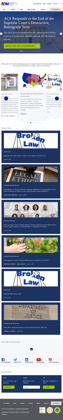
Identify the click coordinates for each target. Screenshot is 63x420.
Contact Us (5, 412)
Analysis (22, 403)
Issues (14, 403)
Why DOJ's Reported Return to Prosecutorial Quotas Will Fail (25, 327)
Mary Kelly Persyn (10, 264)
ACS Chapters (37, 4)
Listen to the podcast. (19, 42)
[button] (1, 34)
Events (49, 4)
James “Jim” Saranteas (11, 195)
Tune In (46, 112)
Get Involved (56, 403)
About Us (46, 403)
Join (44, 4)
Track (23, 114)
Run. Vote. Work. (7, 116)
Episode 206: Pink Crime (12, 294)
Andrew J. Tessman (9, 331)
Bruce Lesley (21, 264)
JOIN (48, 387)
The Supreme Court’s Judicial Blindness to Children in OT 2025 (26, 260)
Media (38, 403)
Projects (31, 403)
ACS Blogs (6, 403)
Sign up (8, 387)
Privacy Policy (14, 412)
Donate (55, 4)
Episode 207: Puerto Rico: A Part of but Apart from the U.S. (25, 156)
